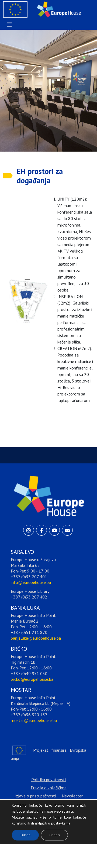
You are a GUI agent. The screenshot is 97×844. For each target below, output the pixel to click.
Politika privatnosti (48, 779)
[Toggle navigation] (8, 24)
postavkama (56, 822)
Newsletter (72, 796)
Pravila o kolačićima (49, 787)
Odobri (25, 835)
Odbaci (54, 835)
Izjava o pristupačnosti (35, 796)
